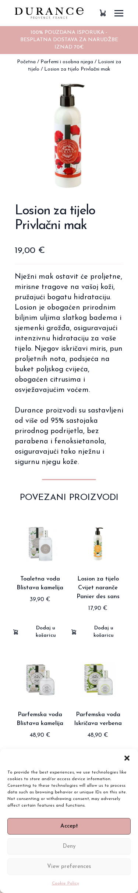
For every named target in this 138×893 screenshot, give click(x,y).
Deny (69, 846)
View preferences (69, 866)
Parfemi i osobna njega (66, 62)
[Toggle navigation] (118, 13)
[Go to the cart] (102, 13)
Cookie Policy (65, 883)
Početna (26, 62)
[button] (127, 758)
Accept (69, 826)
